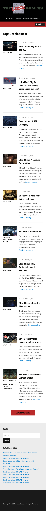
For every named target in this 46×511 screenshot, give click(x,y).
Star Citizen (7, 52)
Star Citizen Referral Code (31, 18)
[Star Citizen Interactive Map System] (10, 302)
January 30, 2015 (27, 227)
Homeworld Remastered (30, 231)
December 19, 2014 (27, 299)
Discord (18, 18)
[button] (40, 24)
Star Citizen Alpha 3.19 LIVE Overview (16, 458)
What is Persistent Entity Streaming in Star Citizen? (21, 469)
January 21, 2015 (27, 260)
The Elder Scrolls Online (9, 385)
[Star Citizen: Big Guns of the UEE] (10, 45)
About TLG (9, 18)
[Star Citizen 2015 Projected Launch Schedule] (10, 263)
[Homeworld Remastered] (10, 231)
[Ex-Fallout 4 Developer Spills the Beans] (10, 195)
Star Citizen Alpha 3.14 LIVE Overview (16, 480)
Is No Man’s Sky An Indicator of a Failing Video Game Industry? (29, 85)
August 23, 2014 (26, 334)
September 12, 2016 (28, 78)
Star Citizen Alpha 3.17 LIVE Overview (16, 472)
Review (5, 241)
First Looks (7, 238)
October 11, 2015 (27, 156)
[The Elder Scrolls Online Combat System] (10, 374)
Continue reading (26, 108)
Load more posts (23, 413)
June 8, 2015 (25, 191)
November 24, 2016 (27, 42)
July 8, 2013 (25, 370)
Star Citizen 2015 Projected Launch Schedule (27, 267)
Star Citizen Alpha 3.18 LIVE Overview (16, 466)
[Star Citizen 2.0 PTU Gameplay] (10, 120)
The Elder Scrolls (9, 381)
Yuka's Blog (7, 88)
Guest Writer (8, 239)
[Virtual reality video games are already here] (10, 338)
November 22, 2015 (27, 117)
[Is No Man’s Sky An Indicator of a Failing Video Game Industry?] (10, 81)
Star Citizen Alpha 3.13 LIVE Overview (16, 483)
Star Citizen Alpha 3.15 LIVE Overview (16, 477)
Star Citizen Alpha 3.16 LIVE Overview (16, 474)
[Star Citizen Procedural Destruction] (10, 159)
